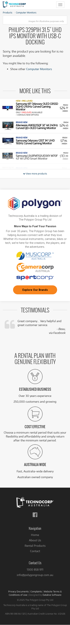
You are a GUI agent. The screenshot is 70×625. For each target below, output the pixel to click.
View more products (36, 173)
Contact (35, 551)
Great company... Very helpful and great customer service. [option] (41, 327)
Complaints (36, 591)
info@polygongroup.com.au (35, 575)
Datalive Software (52, 594)
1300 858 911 (35, 569)
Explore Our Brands (35, 290)
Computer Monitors (26, 12)
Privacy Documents (18, 591)
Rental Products (35, 545)
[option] (35, 108)
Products (7, 12)
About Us (35, 540)
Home (35, 535)
